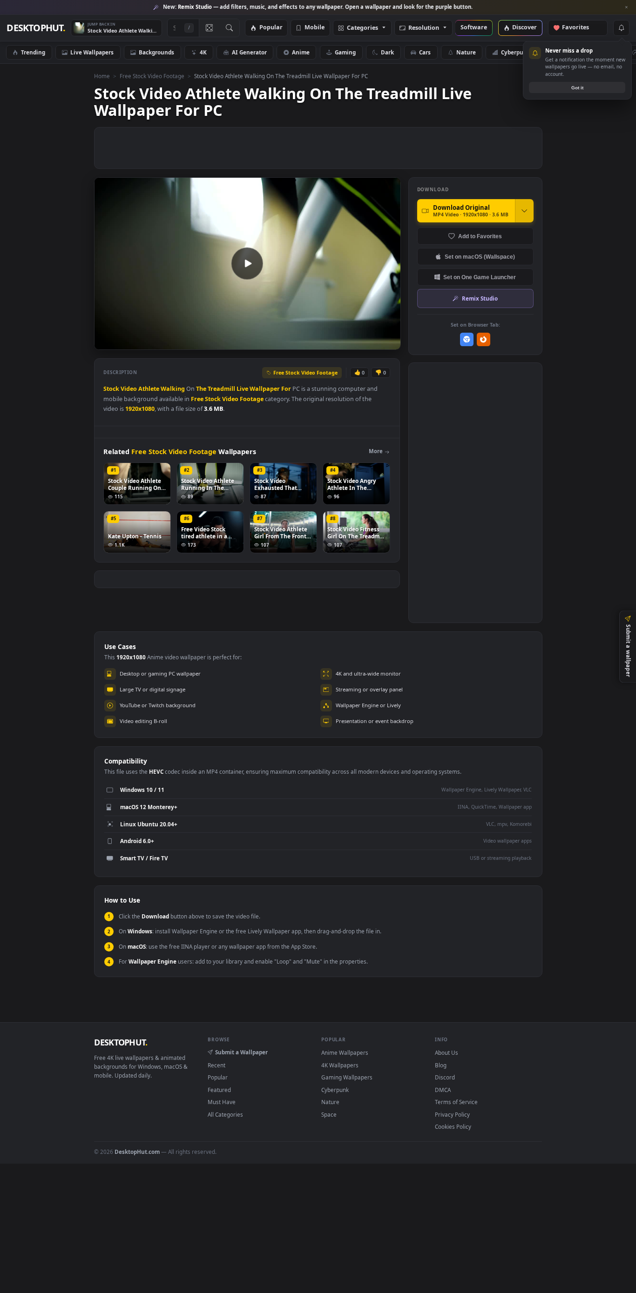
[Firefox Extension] (483, 339)
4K (203, 52)
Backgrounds (156, 52)
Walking (173, 389)
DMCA (443, 1089)
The (201, 389)
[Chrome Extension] (467, 339)
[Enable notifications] (621, 28)
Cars (425, 52)
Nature (466, 52)
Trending (33, 52)
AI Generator (249, 52)
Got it (577, 87)
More (376, 451)
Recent (216, 1065)
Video (129, 389)
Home (102, 76)
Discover (524, 28)
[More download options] (524, 210)
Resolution (423, 28)
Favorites (580, 28)
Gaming (345, 52)
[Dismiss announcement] (627, 7)
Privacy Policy (452, 1114)
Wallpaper (265, 389)
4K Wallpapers (340, 1065)
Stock (111, 389)
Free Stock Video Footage (152, 76)
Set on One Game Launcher (479, 277)
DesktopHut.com (137, 1151)
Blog (441, 1065)
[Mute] (337, 342)
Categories (362, 28)
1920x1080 (140, 409)
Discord (445, 1077)
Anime (301, 52)
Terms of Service (456, 1101)
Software (473, 28)
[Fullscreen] (388, 342)
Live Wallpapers (92, 52)
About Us (446, 1052)
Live (242, 389)
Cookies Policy (453, 1126)
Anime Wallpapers (344, 1052)
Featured (219, 1089)
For (286, 389)
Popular (271, 28)
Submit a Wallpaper (241, 1052)
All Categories (225, 1114)
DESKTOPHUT (120, 1042)
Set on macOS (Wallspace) (480, 257)
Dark (387, 52)
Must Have (222, 1101)
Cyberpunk (515, 52)
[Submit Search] (229, 28)
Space (329, 1114)
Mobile (314, 28)
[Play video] (247, 263)
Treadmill (221, 389)
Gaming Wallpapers (346, 1077)
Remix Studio (480, 298)
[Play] (106, 342)
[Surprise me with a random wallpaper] (209, 28)
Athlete (148, 389)
